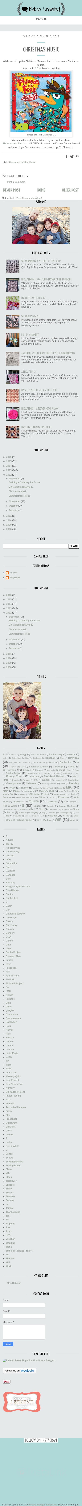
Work (72, 820)
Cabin (13, 767)
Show (22, 809)
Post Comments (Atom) (29, 198)
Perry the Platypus (25, 797)
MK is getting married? (21, 487)
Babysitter (16, 758)
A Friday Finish (28, 372)
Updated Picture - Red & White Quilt (40, 390)
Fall (77, 773)
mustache (29, 791)
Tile (77, 813)
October (13, 505)
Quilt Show (11, 1123)
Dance (59, 770)
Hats (44, 783)
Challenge (58, 767)
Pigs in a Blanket (30, 335)
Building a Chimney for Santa (24, 482)
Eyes (56, 773)
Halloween (31, 783)
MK (69, 787)
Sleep (41, 809)
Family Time (14, 776)
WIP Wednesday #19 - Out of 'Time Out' (41, 261)
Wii (37, 820)
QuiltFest (18, 801)
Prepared (15, 577)
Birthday (73, 757)
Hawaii (53, 783)
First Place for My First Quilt (36, 427)
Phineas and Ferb (12, 143)
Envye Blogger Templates (43, 1504)
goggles (60, 780)
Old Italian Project (39, 794)
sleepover (53, 809)
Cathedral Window (38, 767)
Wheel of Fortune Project (19, 820)
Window (47, 820)
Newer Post (11, 190)
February (14, 510)
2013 (9, 470)
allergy (23, 754)
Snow (76, 809)
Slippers (65, 809)
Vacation (52, 815)
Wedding (67, 816)
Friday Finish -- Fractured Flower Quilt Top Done (46, 279)
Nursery (21, 794)
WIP (58, 820)
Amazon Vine (38, 754)
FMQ (5, 780)
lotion (59, 788)
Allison (13, 572)
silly (31, 809)
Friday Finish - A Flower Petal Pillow (39, 408)
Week (76, 816)
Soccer (10, 812)
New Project (64, 791)
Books (52, 762)
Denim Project (14, 773)
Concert (39, 770)
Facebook (67, 773)
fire (74, 777)
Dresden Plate (33, 773)
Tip (7, 815)
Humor (25, 787)
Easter (47, 773)
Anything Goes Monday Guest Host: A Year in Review (48, 353)
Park (73, 794)
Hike (63, 783)
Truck (34, 816)
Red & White (10, 806)
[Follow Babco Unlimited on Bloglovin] (19, 1372)
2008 (9, 529)
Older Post (70, 190)
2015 (9, 461)
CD (36, 68)
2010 (9, 520)
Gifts (36, 780)
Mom (5, 791)
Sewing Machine (67, 806)
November (15, 501)
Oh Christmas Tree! (19, 496)
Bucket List (66, 762)
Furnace (26, 780)
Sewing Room (9, 809)
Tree (26, 816)
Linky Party (48, 788)
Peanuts (7, 797)
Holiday (24, 162)
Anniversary (55, 754)
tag (43, 813)
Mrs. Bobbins (14, 1283)
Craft (49, 770)
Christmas (14, 162)
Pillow (42, 797)
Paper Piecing (60, 794)
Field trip (34, 776)
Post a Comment (16, 182)
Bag (27, 758)
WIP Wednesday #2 (30, 316)
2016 (9, 457)
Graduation (73, 780)
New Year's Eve (14, 1084)
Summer (23, 813)
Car (22, 767)
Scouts (50, 806)
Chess (71, 766)
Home (41, 190)
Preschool (63, 797)
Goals (46, 779)
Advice (12, 755)
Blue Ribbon (40, 762)
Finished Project (54, 776)
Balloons (37, 758)
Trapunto (17, 816)
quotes (52, 801)
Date (69, 770)
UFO (43, 816)
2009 (9, 524)
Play (52, 797)
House (12, 787)
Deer (77, 770)
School (37, 806)
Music (32, 162)
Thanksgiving (65, 813)
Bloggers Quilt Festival (19, 762)
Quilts (34, 801)
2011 (9, 516)
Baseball (50, 758)
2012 (9, 474)
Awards (71, 754)
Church (27, 770)
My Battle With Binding (33, 298)
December (15, 478)
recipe (73, 802)
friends (15, 780)
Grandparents (13, 783)
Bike (62, 758)
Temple (52, 813)
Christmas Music (18, 491)
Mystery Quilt (46, 791)
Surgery (34, 812)
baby (5, 758)
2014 (9, 466)
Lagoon (36, 788)
